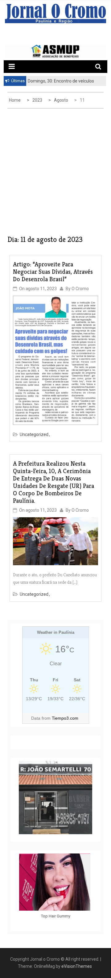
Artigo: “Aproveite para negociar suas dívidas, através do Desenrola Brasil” (53, 271)
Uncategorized (34, 434)
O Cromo (80, 288)
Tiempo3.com (65, 718)
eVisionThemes (76, 966)
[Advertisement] (55, 173)
